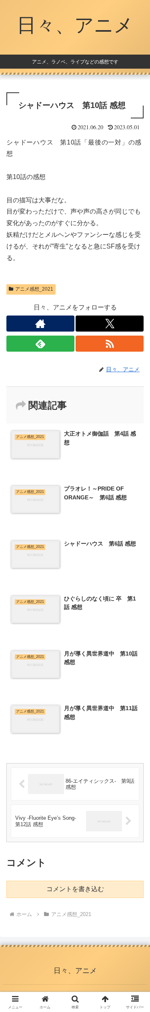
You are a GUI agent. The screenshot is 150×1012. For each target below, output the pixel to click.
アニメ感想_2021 (34, 289)
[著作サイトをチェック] (40, 324)
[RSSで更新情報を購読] (110, 344)
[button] (134, 961)
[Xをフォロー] (110, 324)
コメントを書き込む (75, 889)
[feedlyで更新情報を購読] (40, 344)
